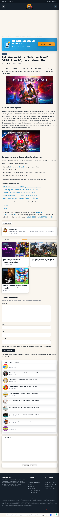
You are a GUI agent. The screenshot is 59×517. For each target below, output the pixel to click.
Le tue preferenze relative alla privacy (36, 515)
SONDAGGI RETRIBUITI (35, 495)
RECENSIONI (32, 480)
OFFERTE (32, 486)
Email (3, 331)
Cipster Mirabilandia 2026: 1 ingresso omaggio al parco (20, 195)
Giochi (7, 36)
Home (3, 36)
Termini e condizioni (50, 488)
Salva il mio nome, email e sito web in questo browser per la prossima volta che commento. (27, 346)
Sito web (4, 338)
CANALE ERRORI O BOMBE (45, 217)
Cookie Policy (33, 465)
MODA (10, 214)
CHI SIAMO (32, 488)
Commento (5, 303)
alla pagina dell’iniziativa (17, 167)
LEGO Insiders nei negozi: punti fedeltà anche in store (19, 192)
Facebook (6, 206)
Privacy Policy (26, 465)
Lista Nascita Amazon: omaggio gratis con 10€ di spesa (20, 198)
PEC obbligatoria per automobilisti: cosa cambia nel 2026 (20, 190)
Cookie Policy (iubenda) (50, 484)
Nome (3, 324)
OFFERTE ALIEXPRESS (35, 490)
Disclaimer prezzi (49, 486)
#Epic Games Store (7, 223)
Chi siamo (47, 480)
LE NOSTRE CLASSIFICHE (35, 482)
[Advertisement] (29, 22)
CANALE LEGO (30, 217)
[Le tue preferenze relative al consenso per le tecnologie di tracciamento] (56, 514)
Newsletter (54, 1)
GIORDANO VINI (33, 492)
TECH (15, 214)
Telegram (49, 1)
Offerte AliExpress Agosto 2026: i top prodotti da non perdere (22, 187)
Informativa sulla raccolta (14, 515)
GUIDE (31, 484)
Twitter (5, 208)
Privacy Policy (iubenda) (50, 482)
